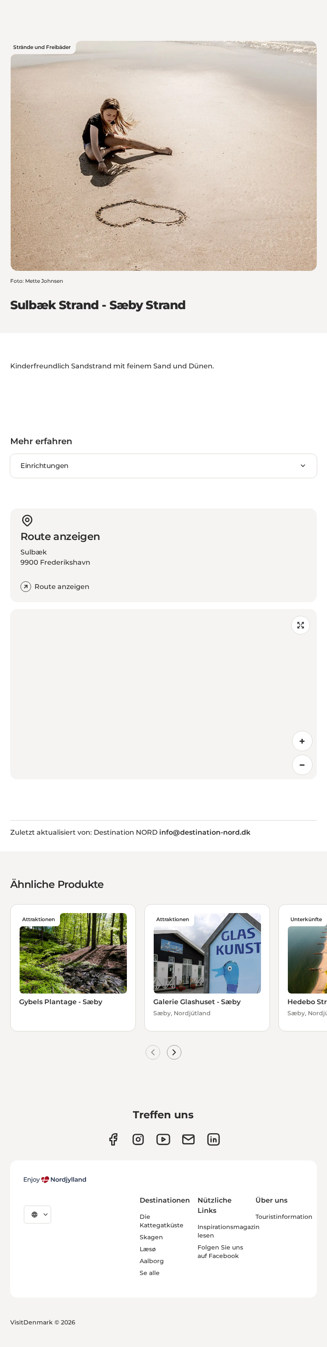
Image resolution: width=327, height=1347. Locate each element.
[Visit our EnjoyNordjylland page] (163, 1139)
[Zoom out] (302, 765)
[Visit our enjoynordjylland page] (113, 1139)
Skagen (151, 1237)
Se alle (150, 1273)
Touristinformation (284, 1217)
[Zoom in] (302, 741)
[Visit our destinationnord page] (213, 1139)
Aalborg (152, 1261)
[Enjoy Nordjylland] (55, 1179)
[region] (163, 694)
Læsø (148, 1249)
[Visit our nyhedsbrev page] (188, 1139)
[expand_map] (300, 625)
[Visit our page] (138, 1139)
